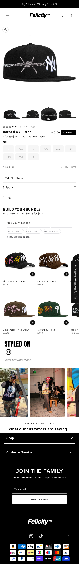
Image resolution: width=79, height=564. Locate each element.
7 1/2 (60, 150)
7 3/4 (72, 150)
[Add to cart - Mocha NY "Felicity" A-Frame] (66, 274)
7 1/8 (22, 150)
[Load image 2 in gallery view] (30, 114)
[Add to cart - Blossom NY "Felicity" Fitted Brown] (32, 322)
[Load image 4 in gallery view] (67, 114)
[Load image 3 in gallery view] (49, 114)
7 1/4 (35, 150)
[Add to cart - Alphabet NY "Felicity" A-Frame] (32, 274)
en (69, 536)
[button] (7, 15)
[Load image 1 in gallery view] (12, 114)
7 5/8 (10, 158)
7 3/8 (47, 150)
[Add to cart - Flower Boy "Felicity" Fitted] (66, 322)
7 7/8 (22, 158)
